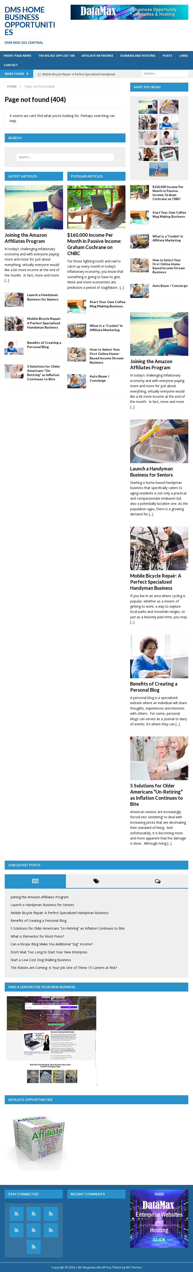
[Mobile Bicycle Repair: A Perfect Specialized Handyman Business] (14, 324)
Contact (11, 65)
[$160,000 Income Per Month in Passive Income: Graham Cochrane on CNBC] (96, 207)
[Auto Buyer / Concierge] (76, 381)
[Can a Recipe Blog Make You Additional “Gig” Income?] (148, 154)
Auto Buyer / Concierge (99, 378)
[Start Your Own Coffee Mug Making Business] (76, 307)
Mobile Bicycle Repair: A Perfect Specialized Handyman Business (44, 323)
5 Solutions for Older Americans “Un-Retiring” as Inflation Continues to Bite (43, 372)
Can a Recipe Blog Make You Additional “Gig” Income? (52, 944)
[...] (7, 280)
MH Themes (134, 1267)
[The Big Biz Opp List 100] (34, 1214)
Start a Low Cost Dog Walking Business (41, 960)
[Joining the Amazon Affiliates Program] (34, 207)
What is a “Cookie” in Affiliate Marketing (106, 328)
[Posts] (34, 1230)
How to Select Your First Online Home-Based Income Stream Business (107, 355)
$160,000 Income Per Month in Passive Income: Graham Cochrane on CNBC (168, 193)
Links (183, 56)
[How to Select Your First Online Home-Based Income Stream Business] (76, 354)
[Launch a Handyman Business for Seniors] (14, 300)
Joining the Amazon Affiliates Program (40, 897)
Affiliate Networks (97, 56)
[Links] (51, 1230)
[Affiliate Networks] (51, 1214)
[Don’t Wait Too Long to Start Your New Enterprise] (169, 154)
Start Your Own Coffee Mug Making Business (107, 304)
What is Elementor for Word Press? (37, 936)
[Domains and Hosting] (16, 1230)
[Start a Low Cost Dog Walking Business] (158, 169)
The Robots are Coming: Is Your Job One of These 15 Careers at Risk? (64, 967)
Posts (167, 56)
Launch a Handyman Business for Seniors (43, 297)
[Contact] (34, 1247)
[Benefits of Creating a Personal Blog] (14, 348)
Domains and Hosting (137, 56)
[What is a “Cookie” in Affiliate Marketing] (76, 331)
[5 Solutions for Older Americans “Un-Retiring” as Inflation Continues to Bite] (14, 371)
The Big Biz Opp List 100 (56, 56)
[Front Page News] (16, 1214)
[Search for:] (164, 73)
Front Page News (17, 56)
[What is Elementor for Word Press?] (169, 138)
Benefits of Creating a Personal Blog (44, 345)
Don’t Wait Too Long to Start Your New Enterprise (49, 952)
